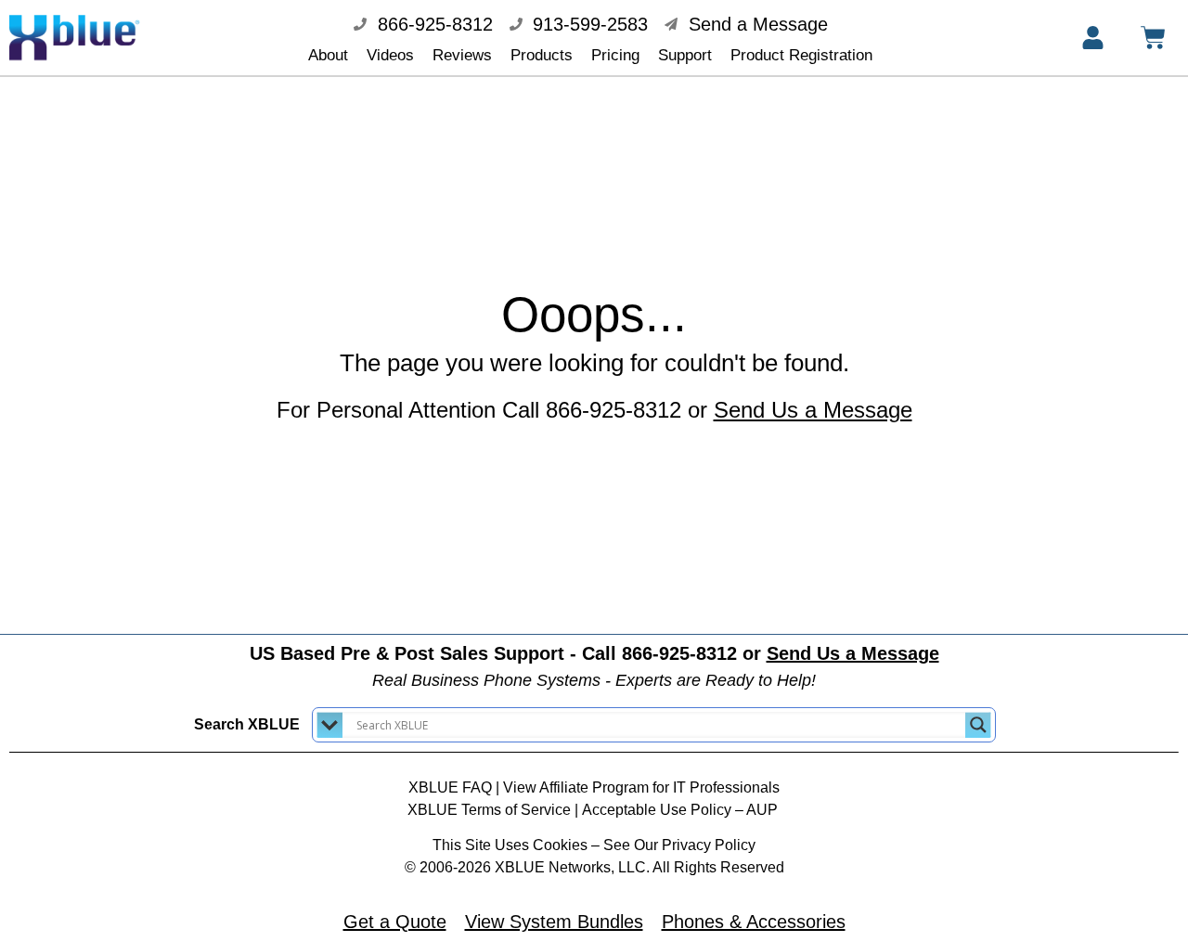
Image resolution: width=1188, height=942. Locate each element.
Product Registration (801, 55)
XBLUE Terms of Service (489, 810)
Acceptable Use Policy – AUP (681, 810)
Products (541, 55)
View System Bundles (554, 921)
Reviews (462, 55)
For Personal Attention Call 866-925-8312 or (594, 409)
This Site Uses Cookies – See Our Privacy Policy (594, 845)
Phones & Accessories (754, 921)
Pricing (615, 55)
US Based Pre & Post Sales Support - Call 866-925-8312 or (594, 653)
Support (685, 55)
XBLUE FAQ (450, 787)
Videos (390, 55)
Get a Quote (394, 921)
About (328, 55)
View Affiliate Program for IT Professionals (641, 787)
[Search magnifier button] (978, 725)
